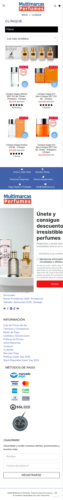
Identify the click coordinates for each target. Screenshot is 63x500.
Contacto (8, 346)
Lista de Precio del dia (15, 325)
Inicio (25, 15)
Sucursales (9, 295)
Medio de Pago (11, 332)
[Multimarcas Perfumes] (31, 6)
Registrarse (31, 475)
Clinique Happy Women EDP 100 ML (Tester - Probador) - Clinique (17, 96)
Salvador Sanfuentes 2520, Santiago (22, 302)
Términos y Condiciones (16, 328)
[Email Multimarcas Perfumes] (4, 309)
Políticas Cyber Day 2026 (16, 356)
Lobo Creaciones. (43, 495)
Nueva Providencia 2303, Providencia (23, 298)
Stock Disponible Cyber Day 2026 (21, 360)
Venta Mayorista (11, 342)
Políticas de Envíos (13, 339)
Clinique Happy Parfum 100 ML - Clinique (16, 146)
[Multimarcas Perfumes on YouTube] (17, 309)
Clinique (36, 15)
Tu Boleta (8, 349)
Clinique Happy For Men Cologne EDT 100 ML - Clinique (46, 96)
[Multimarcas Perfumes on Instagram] (11, 309)
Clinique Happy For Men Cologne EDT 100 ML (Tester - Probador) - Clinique (46, 148)
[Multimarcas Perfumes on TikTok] (14, 309)
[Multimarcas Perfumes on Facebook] (8, 309)
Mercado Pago (11, 353)
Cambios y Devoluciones (16, 335)
